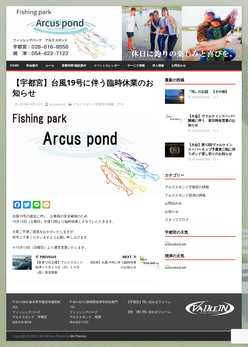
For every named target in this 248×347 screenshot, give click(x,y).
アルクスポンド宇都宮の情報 (93, 104)
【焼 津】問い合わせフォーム (149, 312)
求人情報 (158, 65)
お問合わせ (178, 65)
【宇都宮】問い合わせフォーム (149, 302)
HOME (14, 65)
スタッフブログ (177, 219)
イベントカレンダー (107, 65)
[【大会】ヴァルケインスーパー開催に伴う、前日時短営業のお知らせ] (174, 120)
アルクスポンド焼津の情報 (185, 195)
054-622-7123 (79, 322)
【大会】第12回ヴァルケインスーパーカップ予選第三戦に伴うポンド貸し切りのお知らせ (211, 149)
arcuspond (57, 104)
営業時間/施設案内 (74, 65)
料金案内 (32, 65)
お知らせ (171, 211)
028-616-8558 (21, 322)
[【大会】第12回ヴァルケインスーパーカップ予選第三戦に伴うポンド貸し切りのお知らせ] (174, 154)
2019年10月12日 (30, 104)
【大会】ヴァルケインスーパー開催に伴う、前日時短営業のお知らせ (211, 120)
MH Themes (78, 336)
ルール (50, 65)
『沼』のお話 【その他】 (208, 91)
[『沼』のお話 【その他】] (174, 101)
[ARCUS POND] (124, 58)
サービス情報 (136, 65)
